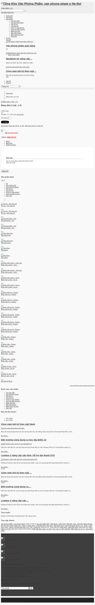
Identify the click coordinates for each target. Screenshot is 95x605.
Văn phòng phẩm (7, 524)
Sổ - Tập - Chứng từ (33, 527)
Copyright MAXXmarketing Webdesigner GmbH (82, 385)
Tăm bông (4, 250)
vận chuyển (20, 114)
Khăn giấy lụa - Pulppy (8, 294)
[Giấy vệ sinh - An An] (8, 366)
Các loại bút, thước (12, 187)
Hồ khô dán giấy (20, 527)
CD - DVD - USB (86, 526)
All (7, 184)
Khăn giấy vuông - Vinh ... (9, 265)
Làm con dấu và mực (13, 194)
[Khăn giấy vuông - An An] (10, 278)
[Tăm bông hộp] (7, 233)
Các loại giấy (10, 393)
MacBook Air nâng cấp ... (19, 59)
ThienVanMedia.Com (81, 598)
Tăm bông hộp (6, 235)
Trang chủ (9, 93)
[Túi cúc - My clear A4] (9, 204)
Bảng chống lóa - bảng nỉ (18, 526)
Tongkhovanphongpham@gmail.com (18, 576)
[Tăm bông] (5, 248)
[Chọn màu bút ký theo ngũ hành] (17, 67)
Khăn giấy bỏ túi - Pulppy (9, 324)
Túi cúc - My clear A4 (8, 206)
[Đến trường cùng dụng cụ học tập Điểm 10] (16, 444)
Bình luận (9, 143)
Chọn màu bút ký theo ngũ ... (21, 71)
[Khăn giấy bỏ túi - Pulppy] (10, 322)
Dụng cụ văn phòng (12, 192)
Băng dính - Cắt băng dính (37, 526)
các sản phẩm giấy (43, 524)
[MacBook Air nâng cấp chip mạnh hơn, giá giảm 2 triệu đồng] (21, 55)
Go (31, 588)
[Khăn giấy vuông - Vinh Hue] (11, 263)
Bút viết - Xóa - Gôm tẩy (75, 524)
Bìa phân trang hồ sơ (73, 526)
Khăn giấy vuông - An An (9, 280)
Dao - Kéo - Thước (7, 527)
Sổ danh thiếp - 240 (7, 221)
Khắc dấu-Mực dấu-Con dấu (41, 529)
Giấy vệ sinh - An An (7, 368)
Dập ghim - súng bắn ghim (69, 527)
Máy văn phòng (11, 405)
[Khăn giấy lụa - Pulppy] (9, 293)
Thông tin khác (11, 145)
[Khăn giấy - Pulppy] (8, 337)
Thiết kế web (69, 598)
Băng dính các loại (12, 406)
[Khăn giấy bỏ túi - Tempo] (10, 307)
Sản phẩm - (6, 8)
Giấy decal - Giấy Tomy (58, 524)
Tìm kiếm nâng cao (7, 12)
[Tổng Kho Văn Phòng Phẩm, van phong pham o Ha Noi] (41, 3)
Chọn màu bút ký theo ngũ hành (18, 424)
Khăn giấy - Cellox (7, 354)
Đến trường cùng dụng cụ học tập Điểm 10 (23, 440)
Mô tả (8, 141)
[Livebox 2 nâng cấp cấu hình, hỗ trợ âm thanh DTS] (19, 459)
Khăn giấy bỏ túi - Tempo (9, 309)
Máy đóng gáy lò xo (77, 529)
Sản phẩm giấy (11, 185)
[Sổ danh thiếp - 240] (8, 219)
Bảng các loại (10, 403)
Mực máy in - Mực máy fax (61, 529)
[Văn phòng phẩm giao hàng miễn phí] (19, 42)
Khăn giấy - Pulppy (7, 339)
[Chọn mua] (3, 120)
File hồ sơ (9, 189)
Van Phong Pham (7, 602)
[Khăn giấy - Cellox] (8, 352)
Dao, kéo (9, 196)
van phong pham (19, 524)
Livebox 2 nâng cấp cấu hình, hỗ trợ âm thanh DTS (28, 455)
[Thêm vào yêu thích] (6, 120)
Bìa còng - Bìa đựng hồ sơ (55, 526)
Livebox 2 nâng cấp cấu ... (15, 500)
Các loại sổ (9, 190)
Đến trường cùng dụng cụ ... (16, 486)
